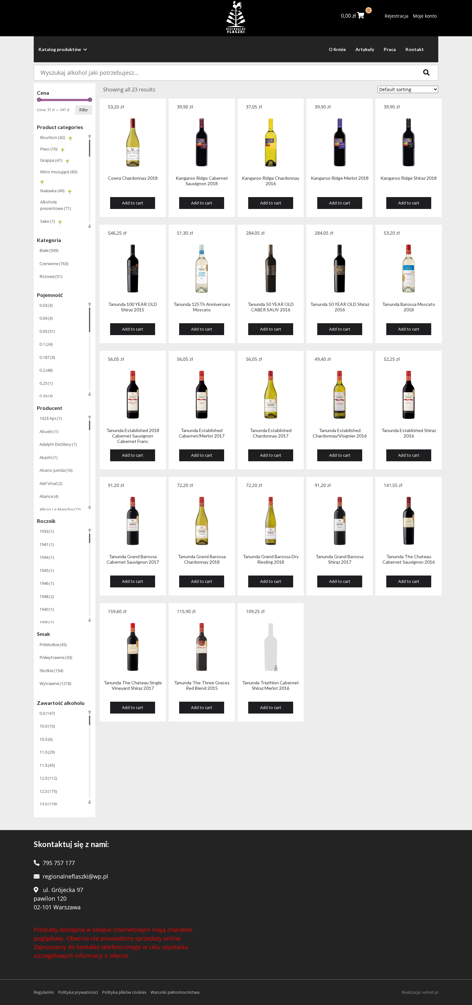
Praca (390, 49)
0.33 (46, 396)
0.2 (46, 370)
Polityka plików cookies (124, 992)
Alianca (48, 496)
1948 (46, 596)
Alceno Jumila (56, 470)
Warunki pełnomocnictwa (175, 992)
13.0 (48, 804)
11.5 (47, 765)
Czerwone (53, 263)
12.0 (48, 778)
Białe (48, 250)
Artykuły (364, 49)
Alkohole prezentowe (55, 205)
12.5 (48, 791)
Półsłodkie (53, 644)
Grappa (51, 160)
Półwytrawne (55, 657)
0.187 (47, 357)
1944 (46, 557)
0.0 (47, 713)
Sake (47, 221)
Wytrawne (55, 683)
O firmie (337, 49)
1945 (46, 570)
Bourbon (52, 137)
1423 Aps (50, 418)
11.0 (47, 752)
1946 (46, 583)
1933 (46, 531)
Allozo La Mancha (60, 509)
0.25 (46, 383)
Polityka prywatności (78, 992)
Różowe (50, 276)
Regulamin (44, 992)
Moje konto (425, 16)
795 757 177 (59, 863)
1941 (46, 544)
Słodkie (51, 670)
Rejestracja (396, 16)
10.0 (47, 726)
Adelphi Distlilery (58, 444)
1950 (46, 622)
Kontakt (415, 49)
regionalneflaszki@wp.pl (75, 876)
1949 (46, 609)
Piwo (48, 149)
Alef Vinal (50, 483)
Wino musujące (58, 172)
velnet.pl (430, 992)
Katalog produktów (60, 49)
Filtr (83, 110)
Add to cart (132, 203)
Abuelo (48, 431)
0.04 (46, 318)
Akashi (48, 457)
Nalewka (52, 191)
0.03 (46, 305)
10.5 (46, 739)
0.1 (46, 344)
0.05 (47, 331)
